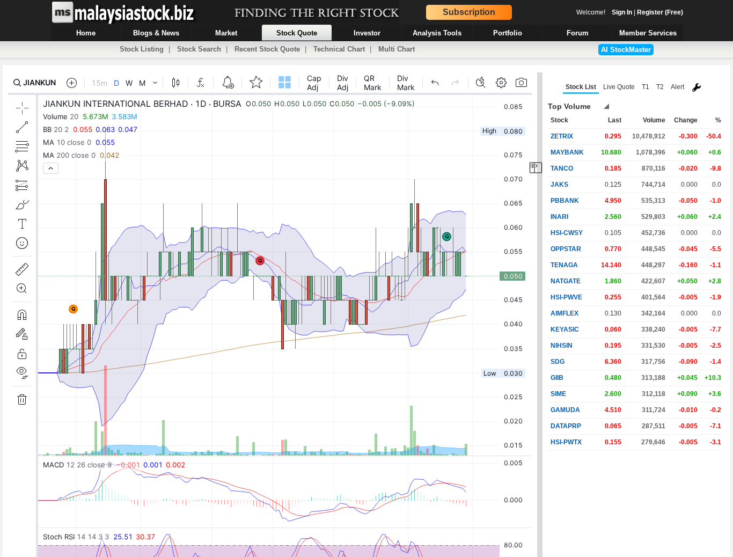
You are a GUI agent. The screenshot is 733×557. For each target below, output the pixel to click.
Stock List (581, 87)
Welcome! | (629, 12)
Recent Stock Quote (267, 49)
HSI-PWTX (566, 442)
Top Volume (569, 106)
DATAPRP (566, 426)
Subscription (469, 12)
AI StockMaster (626, 50)
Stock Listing (142, 49)
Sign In (622, 12)
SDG (558, 361)
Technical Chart (339, 49)
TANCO (562, 168)
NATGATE (566, 281)
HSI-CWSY (567, 233)
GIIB (557, 378)
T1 (645, 87)
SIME (558, 394)
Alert (677, 87)
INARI (559, 217)
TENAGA (564, 265)
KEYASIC (565, 329)
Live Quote (619, 87)
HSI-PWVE (566, 297)
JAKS (559, 184)
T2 (660, 87)
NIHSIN (562, 345)
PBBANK (565, 200)
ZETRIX (562, 136)
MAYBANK (567, 152)
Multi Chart (396, 49)
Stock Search (199, 49)
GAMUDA (565, 410)
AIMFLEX (564, 313)
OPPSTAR (566, 249)
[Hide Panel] (536, 167)
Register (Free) (660, 12)
